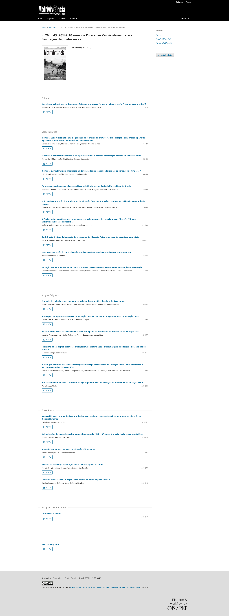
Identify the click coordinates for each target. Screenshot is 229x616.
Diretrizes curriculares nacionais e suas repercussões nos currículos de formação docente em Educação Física (91, 155)
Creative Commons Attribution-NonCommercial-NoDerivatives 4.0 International (105, 587)
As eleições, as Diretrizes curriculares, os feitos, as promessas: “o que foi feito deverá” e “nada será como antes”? (94, 104)
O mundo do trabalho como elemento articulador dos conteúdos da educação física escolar (83, 301)
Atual (40, 18)
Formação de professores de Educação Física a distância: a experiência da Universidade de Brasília (86, 186)
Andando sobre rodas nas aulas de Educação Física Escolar (68, 449)
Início (44, 27)
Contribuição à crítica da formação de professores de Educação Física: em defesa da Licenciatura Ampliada (90, 237)
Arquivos (50, 18)
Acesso (188, 2)
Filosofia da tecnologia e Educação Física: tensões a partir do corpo (72, 464)
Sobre (73, 18)
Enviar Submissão (164, 55)
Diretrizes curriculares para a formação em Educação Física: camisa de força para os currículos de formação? (91, 171)
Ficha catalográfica (50, 544)
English (159, 35)
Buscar (186, 18)
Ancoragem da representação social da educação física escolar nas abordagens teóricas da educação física (90, 316)
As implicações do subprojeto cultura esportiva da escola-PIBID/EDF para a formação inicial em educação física (92, 434)
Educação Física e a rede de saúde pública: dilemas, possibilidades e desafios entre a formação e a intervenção (92, 267)
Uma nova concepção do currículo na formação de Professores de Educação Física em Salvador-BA (86, 252)
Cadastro (179, 2)
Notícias (62, 18)
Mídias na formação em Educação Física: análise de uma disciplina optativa (76, 479)
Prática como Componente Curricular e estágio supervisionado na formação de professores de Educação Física (92, 382)
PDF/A (48, 112)
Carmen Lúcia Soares (51, 513)
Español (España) (163, 39)
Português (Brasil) (164, 43)
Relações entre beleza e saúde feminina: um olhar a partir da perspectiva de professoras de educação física (90, 331)
